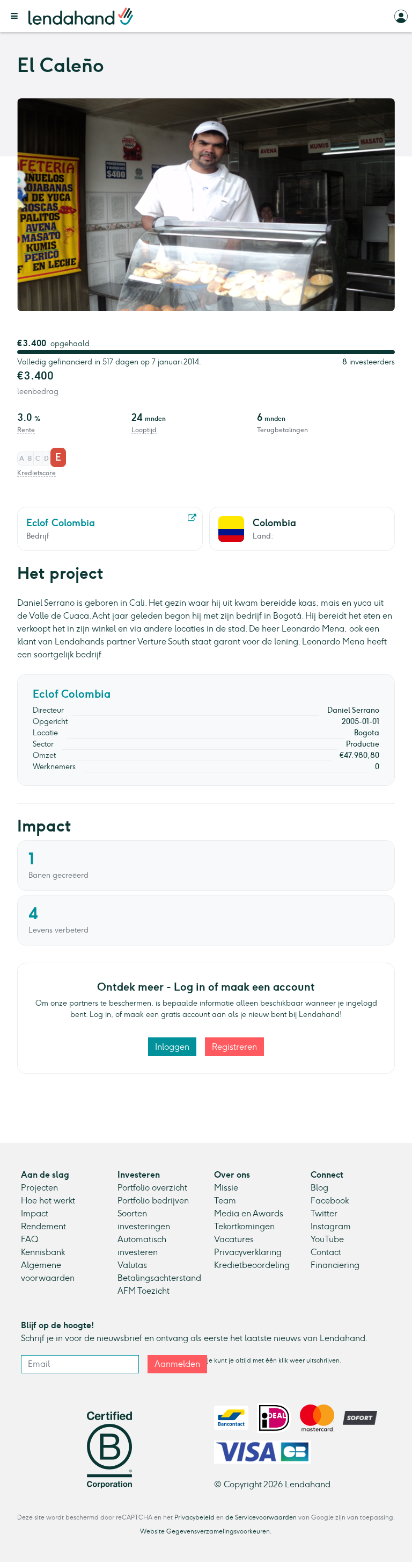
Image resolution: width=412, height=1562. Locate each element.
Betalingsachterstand (159, 1278)
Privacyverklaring (248, 1252)
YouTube (327, 1239)
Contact (326, 1252)
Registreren (234, 1047)
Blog (319, 1188)
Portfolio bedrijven (153, 1200)
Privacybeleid (194, 1517)
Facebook (330, 1200)
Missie (226, 1188)
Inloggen (172, 1047)
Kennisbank (43, 1252)
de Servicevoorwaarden (261, 1517)
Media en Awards (248, 1213)
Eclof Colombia (72, 693)
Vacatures (234, 1239)
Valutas (132, 1265)
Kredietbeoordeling (252, 1265)
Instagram (331, 1226)
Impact (34, 1213)
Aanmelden (177, 1364)
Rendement (43, 1226)
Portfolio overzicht (152, 1188)
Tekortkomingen (244, 1226)
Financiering (335, 1265)
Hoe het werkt (48, 1200)
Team (225, 1200)
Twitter (324, 1213)
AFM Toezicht (143, 1291)
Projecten (39, 1188)
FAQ (29, 1239)
